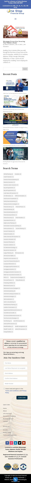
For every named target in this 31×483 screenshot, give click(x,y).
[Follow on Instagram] (11, 443)
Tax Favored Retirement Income (12, 315)
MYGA (6, 277)
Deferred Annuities (20, 196)
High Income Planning (10, 223)
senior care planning (9, 302)
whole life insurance (21, 329)
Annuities (18, 174)
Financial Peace (20, 206)
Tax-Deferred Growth (10, 313)
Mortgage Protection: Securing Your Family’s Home (14, 42)
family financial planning (10, 201)
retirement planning (9, 291)
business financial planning (11, 179)
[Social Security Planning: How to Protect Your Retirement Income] (15, 101)
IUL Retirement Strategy (10, 247)
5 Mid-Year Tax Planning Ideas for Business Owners (15, 93)
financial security (9, 217)
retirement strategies (10, 296)
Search (25, 69)
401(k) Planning (8, 174)
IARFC (17, 456)
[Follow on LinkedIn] (15, 443)
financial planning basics (10, 212)
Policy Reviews (20, 280)
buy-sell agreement (9, 187)
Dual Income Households (11, 198)
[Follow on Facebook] (7, 443)
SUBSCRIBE (22, 398)
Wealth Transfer (8, 329)
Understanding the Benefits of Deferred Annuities (14, 145)
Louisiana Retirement (10, 264)
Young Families (8, 331)
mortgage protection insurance (12, 272)
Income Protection (9, 231)
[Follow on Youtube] (23, 443)
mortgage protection (10, 269)
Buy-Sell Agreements (9, 190)
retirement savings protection (12, 293)
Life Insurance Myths (9, 255)
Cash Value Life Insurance (11, 193)
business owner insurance (11, 185)
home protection (9, 228)
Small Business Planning (10, 304)
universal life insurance (10, 323)
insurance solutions (9, 245)
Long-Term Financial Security (11, 261)
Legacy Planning (8, 253)
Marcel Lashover (9, 44)
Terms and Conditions (12, 390)
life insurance (19, 253)
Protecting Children (9, 283)
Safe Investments (9, 299)
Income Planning (20, 228)
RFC (25, 454)
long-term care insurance (11, 258)
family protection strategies (11, 204)
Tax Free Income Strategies (11, 318)
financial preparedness (10, 215)
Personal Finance (9, 280)
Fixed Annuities (20, 217)
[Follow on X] (19, 443)
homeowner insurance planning (12, 225)
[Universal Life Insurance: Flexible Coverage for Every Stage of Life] (15, 120)
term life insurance (19, 321)
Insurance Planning (9, 242)
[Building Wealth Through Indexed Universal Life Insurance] (15, 154)
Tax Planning (8, 321)
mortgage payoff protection (11, 266)
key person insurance (10, 250)
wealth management (21, 326)
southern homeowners (10, 307)
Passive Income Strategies (18, 277)
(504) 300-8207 (18, 3)
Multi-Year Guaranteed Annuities (12, 274)
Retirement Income (9, 285)
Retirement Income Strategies (12, 288)
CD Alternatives (8, 196)
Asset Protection (8, 177)
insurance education (9, 239)
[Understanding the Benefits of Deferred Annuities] (15, 138)
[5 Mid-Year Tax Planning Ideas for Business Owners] (15, 85)
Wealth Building (8, 326)
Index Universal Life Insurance (12, 236)
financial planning (9, 209)
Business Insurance (9, 182)
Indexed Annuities (9, 234)
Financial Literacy (9, 206)
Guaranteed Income (9, 220)
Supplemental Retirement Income (13, 310)
